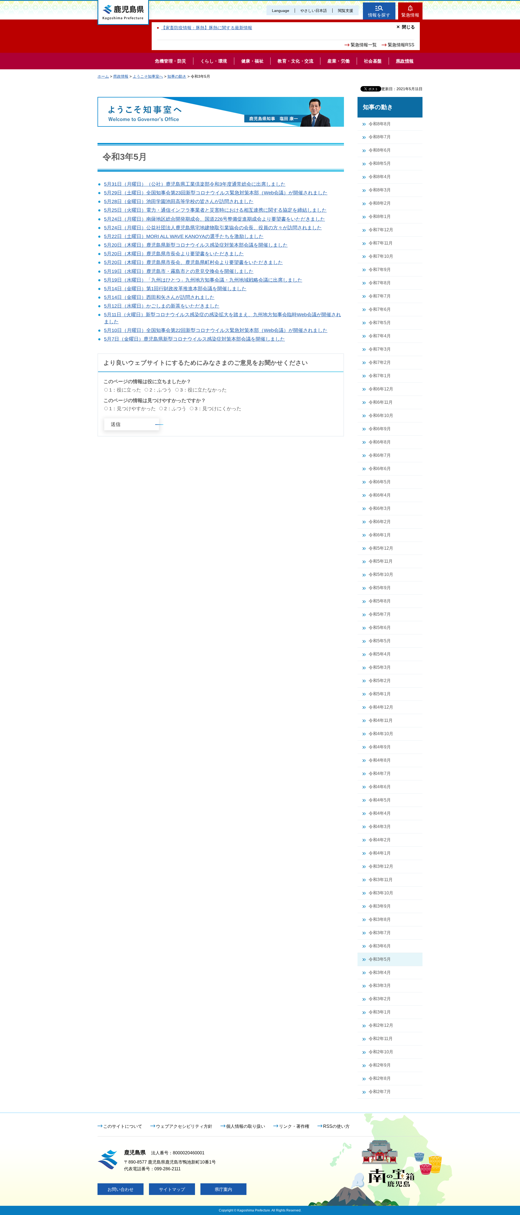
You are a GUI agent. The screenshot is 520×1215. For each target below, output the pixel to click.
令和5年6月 (380, 627)
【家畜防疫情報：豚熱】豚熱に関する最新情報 (206, 27)
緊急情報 (410, 15)
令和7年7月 (380, 296)
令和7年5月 (380, 322)
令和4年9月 (380, 747)
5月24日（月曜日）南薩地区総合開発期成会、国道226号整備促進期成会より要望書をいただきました (214, 219)
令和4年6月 (380, 786)
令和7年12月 (381, 229)
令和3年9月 (380, 906)
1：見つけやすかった (132, 408)
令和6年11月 (381, 402)
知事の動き (176, 76)
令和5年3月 (380, 667)
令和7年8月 (380, 283)
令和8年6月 (380, 150)
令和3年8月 (380, 919)
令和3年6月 (380, 946)
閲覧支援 (345, 10)
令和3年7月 (380, 932)
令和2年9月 (380, 1065)
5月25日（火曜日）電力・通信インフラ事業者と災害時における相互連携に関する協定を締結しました (215, 210)
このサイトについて (122, 1126)
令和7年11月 (381, 243)
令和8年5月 (380, 163)
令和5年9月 (380, 587)
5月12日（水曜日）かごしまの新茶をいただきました (161, 306)
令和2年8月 (380, 1078)
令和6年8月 (380, 442)
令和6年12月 (381, 389)
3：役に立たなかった (203, 390)
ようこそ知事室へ (148, 76)
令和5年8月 (380, 601)
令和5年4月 (380, 654)
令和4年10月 (381, 733)
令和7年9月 (380, 269)
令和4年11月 (381, 720)
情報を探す (379, 15)
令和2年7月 (380, 1091)
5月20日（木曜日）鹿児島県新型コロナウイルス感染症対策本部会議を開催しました (196, 245)
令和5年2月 (380, 680)
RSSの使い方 (336, 1126)
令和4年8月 (380, 760)
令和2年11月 (381, 1038)
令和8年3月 (380, 190)
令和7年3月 (380, 349)
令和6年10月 (381, 415)
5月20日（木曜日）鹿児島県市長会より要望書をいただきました (174, 253)
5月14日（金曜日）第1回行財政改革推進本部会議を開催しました (175, 288)
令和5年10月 (381, 574)
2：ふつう (161, 390)
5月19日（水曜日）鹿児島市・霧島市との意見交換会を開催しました (178, 271)
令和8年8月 (380, 124)
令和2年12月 (381, 1025)
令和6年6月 (380, 468)
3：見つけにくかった (218, 408)
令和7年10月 (381, 256)
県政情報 (120, 76)
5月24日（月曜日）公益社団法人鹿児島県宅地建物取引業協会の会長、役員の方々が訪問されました (213, 227)
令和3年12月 (381, 866)
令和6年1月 (380, 535)
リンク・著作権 (294, 1126)
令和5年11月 (381, 561)
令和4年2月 (380, 840)
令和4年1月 (380, 853)
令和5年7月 (380, 614)
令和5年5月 (380, 641)
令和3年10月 (381, 893)
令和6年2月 (380, 521)
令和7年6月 (380, 309)
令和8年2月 (380, 203)
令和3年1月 (380, 1012)
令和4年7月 (380, 773)
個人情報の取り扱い (245, 1126)
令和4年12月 (381, 707)
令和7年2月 (380, 362)
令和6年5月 (380, 482)
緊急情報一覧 (364, 45)
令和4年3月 (380, 826)
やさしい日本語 (313, 10)
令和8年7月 (380, 137)
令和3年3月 (380, 985)
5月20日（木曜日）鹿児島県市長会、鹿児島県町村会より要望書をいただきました (193, 262)
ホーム (103, 76)
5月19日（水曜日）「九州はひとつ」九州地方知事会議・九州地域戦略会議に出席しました (203, 280)
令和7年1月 (380, 375)
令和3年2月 (380, 998)
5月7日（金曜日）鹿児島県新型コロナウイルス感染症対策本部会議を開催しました (194, 339)
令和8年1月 (380, 216)
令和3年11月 (381, 879)
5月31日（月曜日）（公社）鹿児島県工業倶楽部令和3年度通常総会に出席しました (194, 184)
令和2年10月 (381, 1052)
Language (280, 10)
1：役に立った (125, 390)
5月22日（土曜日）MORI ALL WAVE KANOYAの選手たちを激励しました (184, 236)
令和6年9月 (380, 428)
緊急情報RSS (401, 45)
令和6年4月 (380, 495)
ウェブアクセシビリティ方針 (184, 1126)
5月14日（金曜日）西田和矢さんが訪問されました (159, 297)
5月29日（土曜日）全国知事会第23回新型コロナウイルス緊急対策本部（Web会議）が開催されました (215, 193)
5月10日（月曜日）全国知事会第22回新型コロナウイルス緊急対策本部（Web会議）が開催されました (215, 330)
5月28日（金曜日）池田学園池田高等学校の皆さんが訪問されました (178, 201)
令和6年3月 (380, 508)
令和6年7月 (380, 455)
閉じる (408, 27)
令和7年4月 (380, 336)
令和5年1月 (380, 694)
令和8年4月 (380, 176)
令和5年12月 (381, 548)
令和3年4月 (380, 972)
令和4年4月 (380, 813)
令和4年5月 (380, 800)
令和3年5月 (380, 959)
